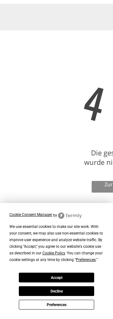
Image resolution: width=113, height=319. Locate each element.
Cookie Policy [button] (53, 253)
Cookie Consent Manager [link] (30, 214)
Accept (56, 278)
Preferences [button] (86, 260)
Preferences (57, 305)
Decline (57, 291)
